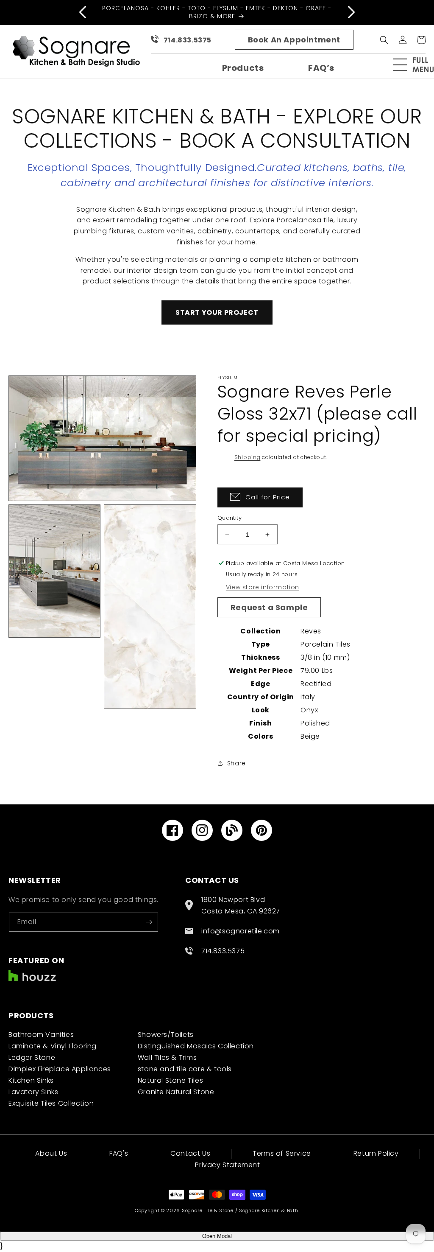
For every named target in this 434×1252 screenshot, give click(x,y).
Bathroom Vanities (41, 1034)
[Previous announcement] (82, 12)
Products (243, 68)
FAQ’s (321, 68)
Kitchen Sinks (31, 1080)
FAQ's (118, 1153)
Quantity (229, 518)
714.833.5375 (187, 40)
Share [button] (236, 763)
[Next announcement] (351, 12)
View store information (262, 587)
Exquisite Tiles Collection (51, 1103)
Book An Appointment (294, 39)
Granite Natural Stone (176, 1092)
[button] (417, 65)
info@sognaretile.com (240, 931)
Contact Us (190, 1153)
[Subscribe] (148, 922)
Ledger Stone (31, 1057)
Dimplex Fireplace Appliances (59, 1069)
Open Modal (217, 1236)
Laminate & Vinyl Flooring (52, 1046)
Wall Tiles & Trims (167, 1057)
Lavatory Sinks (33, 1092)
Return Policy (376, 1153)
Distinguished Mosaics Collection (196, 1046)
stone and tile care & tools (185, 1069)
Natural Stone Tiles (170, 1080)
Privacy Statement (227, 1165)
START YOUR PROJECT (217, 312)
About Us (51, 1154)
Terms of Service (282, 1153)
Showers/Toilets (166, 1034)
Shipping (247, 457)
